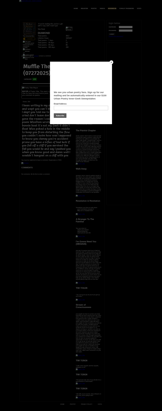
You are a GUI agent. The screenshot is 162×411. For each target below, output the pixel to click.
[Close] (111, 62)
